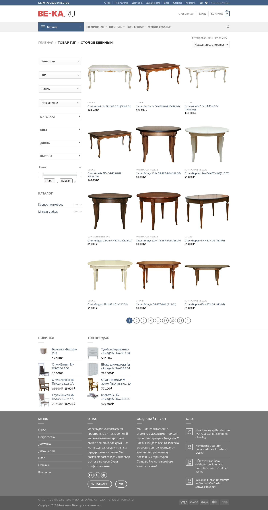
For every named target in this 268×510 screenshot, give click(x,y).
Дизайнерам (153, 2)
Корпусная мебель (50, 204)
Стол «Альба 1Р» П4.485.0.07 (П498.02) (201, 107)
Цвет (44, 129)
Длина (45, 142)
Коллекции (135, 26)
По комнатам (95, 26)
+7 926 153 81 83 (185, 14)
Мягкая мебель (48, 211)
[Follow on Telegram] (206, 3)
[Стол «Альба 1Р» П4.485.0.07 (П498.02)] (207, 77)
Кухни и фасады (159, 26)
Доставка (137, 2)
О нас (107, 2)
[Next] (188, 320)
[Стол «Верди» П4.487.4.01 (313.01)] (207, 211)
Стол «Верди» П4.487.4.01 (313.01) (205, 240)
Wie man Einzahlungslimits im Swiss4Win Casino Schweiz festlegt (212, 483)
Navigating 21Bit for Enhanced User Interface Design (210, 449)
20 (172, 320)
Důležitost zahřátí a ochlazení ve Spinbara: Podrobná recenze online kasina (211, 466)
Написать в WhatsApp (220, 3)
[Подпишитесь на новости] (201, 2)
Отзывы (177, 2)
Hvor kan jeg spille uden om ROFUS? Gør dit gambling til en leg (212, 433)
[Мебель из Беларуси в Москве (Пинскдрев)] (56, 14)
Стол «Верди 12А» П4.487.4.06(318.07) (158, 173)
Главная (45, 42)
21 (180, 320)
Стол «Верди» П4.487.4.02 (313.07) (205, 304)
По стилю (115, 26)
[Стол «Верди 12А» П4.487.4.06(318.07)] (158, 144)
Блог (166, 2)
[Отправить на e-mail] (91, 475)
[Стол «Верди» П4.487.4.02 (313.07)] (207, 275)
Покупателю (121, 2)
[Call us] (97, 475)
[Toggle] (80, 204)
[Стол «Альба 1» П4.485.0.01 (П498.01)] (110, 77)
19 (165, 320)
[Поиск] (228, 26)
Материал (47, 116)
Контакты (191, 2)
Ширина (46, 156)
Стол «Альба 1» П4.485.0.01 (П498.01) (109, 106)
